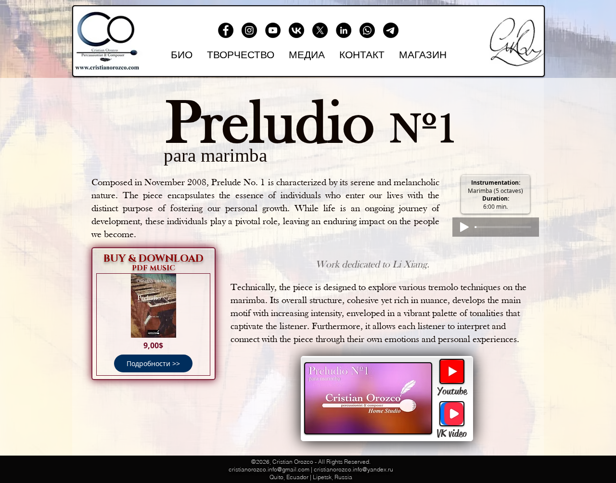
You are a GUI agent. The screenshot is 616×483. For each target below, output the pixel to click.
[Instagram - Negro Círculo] (249, 30)
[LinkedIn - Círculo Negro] (343, 30)
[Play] (464, 227)
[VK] (296, 30)
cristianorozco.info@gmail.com (269, 469)
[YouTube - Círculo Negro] (273, 30)
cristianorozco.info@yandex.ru (353, 469)
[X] (320, 30)
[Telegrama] (390, 30)
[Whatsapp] (367, 30)
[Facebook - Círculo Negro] (225, 30)
